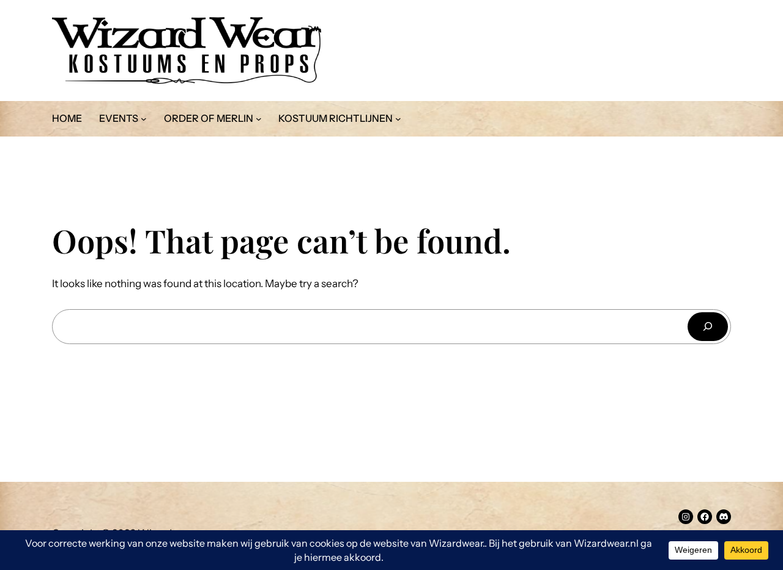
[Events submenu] (144, 119)
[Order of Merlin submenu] (259, 119)
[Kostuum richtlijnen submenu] (398, 119)
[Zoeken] (708, 326)
